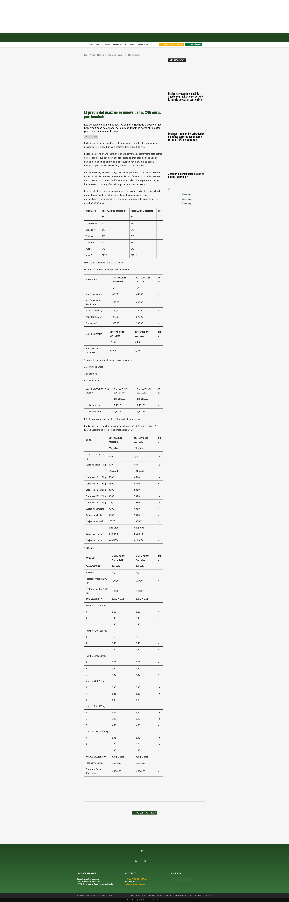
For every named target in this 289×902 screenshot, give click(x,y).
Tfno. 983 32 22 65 (136, 879)
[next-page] (173, 183)
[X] (112, 789)
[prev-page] (169, 183)
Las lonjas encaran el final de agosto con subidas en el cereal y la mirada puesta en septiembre (185, 96)
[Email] (127, 789)
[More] (137, 789)
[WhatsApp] (117, 789)
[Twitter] (189, 880)
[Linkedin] (122, 789)
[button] (154, 44)
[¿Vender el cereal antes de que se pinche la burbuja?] (186, 158)
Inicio (86, 55)
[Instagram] (178, 880)
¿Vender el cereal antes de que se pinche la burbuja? (186, 175)
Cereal (92, 55)
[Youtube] (184, 880)
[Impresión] (132, 789)
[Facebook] (106, 789)
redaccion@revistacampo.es (136, 884)
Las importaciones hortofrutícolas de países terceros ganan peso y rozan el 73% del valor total (186, 136)
